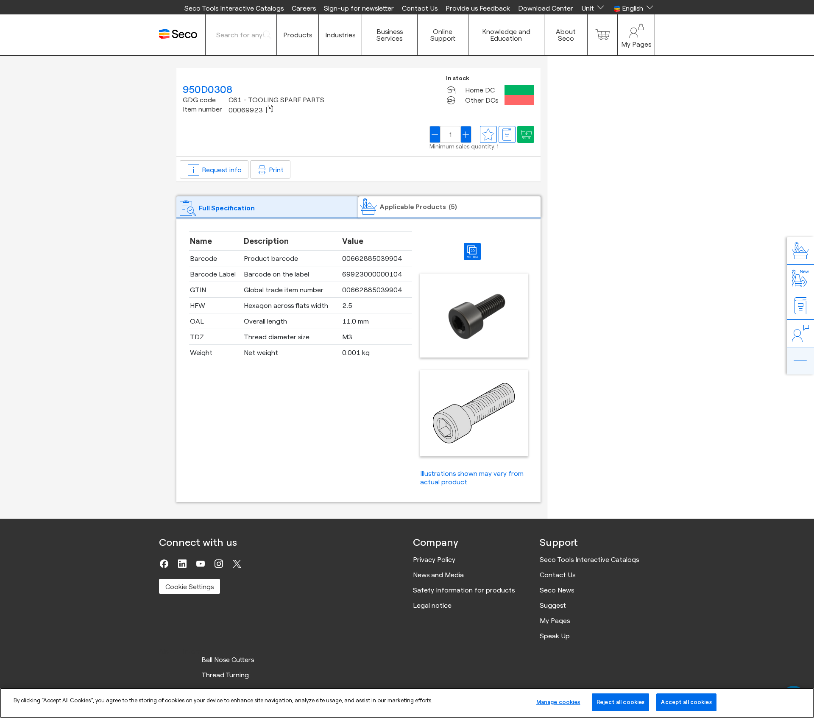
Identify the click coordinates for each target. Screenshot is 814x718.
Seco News (557, 590)
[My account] (636, 34)
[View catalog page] (507, 134)
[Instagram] (219, 563)
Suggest (553, 605)
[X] (237, 563)
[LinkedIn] (182, 563)
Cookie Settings (189, 586)
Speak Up (555, 635)
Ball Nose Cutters (227, 659)
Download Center (545, 8)
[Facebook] (164, 563)
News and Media (438, 574)
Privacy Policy (434, 559)
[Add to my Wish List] (525, 134)
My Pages (555, 620)
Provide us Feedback (478, 8)
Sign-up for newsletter (359, 8)
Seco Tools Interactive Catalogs (234, 8)
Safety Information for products (464, 590)
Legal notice (432, 605)
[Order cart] (602, 34)
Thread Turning (225, 675)
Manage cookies (558, 701)
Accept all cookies (686, 701)
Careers (304, 8)
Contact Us (420, 8)
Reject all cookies (620, 701)
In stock (457, 78)
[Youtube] (200, 563)
